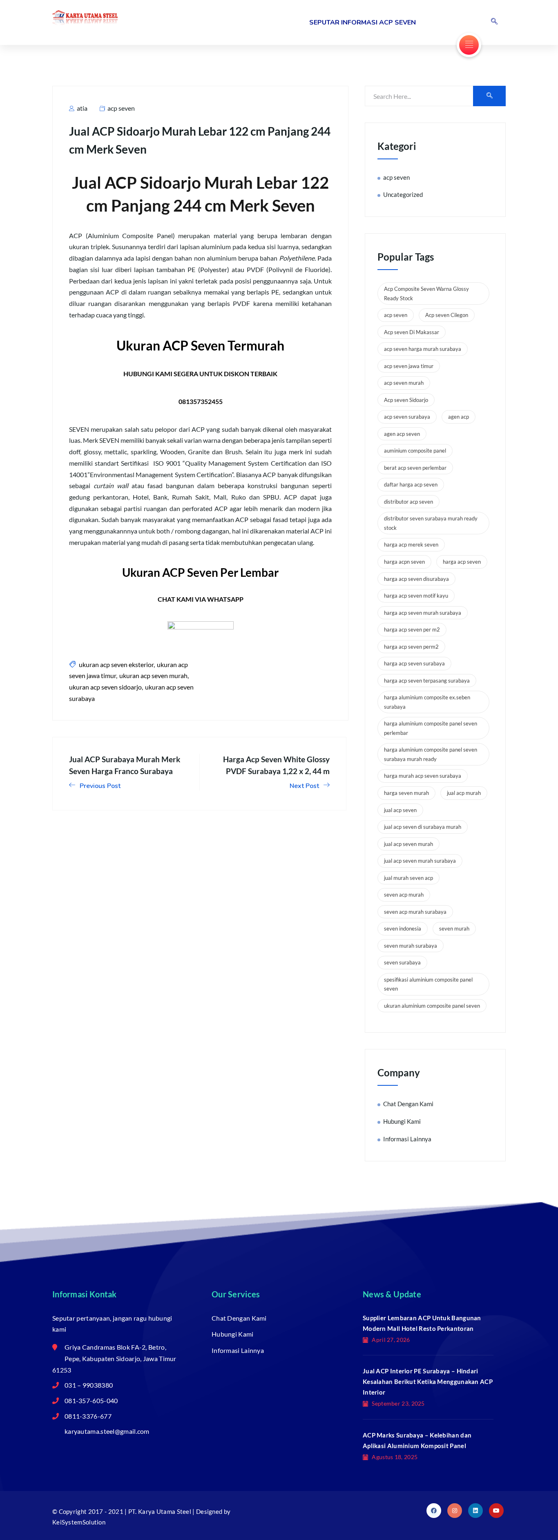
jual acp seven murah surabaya (420, 860)
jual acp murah (464, 793)
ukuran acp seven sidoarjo (105, 687)
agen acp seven (402, 434)
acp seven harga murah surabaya (422, 349)
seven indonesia (402, 928)
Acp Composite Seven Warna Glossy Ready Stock (426, 293)
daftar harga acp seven (410, 484)
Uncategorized (403, 194)
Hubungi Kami (402, 1121)
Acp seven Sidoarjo (406, 400)
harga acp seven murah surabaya (422, 612)
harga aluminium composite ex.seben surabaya (427, 702)
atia (81, 108)
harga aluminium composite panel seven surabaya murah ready (430, 754)
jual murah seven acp (408, 878)
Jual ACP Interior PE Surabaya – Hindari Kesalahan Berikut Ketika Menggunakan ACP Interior (428, 1381)
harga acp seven (462, 561)
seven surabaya (402, 962)
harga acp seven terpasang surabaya (427, 680)
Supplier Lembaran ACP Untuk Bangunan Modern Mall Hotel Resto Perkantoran (422, 1323)
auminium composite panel (415, 450)
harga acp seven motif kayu (416, 595)
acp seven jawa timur (408, 366)
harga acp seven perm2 (411, 646)
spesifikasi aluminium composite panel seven (428, 984)
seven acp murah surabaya (415, 911)
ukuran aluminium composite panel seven (432, 1005)
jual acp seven (400, 810)
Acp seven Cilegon (446, 315)
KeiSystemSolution (78, 1522)
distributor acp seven (408, 501)
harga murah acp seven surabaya (422, 775)
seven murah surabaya (410, 945)
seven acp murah (404, 894)
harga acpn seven (404, 561)
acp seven (121, 108)
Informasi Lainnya (407, 1139)
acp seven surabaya (407, 416)
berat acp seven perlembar (415, 467)
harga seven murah (406, 793)
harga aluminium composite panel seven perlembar (430, 728)
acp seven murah (404, 382)
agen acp (458, 416)
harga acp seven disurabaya (416, 579)
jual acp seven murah (408, 844)
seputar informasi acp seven (362, 22)
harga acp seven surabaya (414, 663)
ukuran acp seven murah (153, 675)
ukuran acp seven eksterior (116, 664)
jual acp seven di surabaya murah (422, 827)
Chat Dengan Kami (408, 1103)
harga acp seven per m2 (412, 629)
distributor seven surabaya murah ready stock (431, 523)
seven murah (454, 928)
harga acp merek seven (411, 544)
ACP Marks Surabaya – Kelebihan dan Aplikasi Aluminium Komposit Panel (417, 1440)
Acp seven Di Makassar (411, 332)
